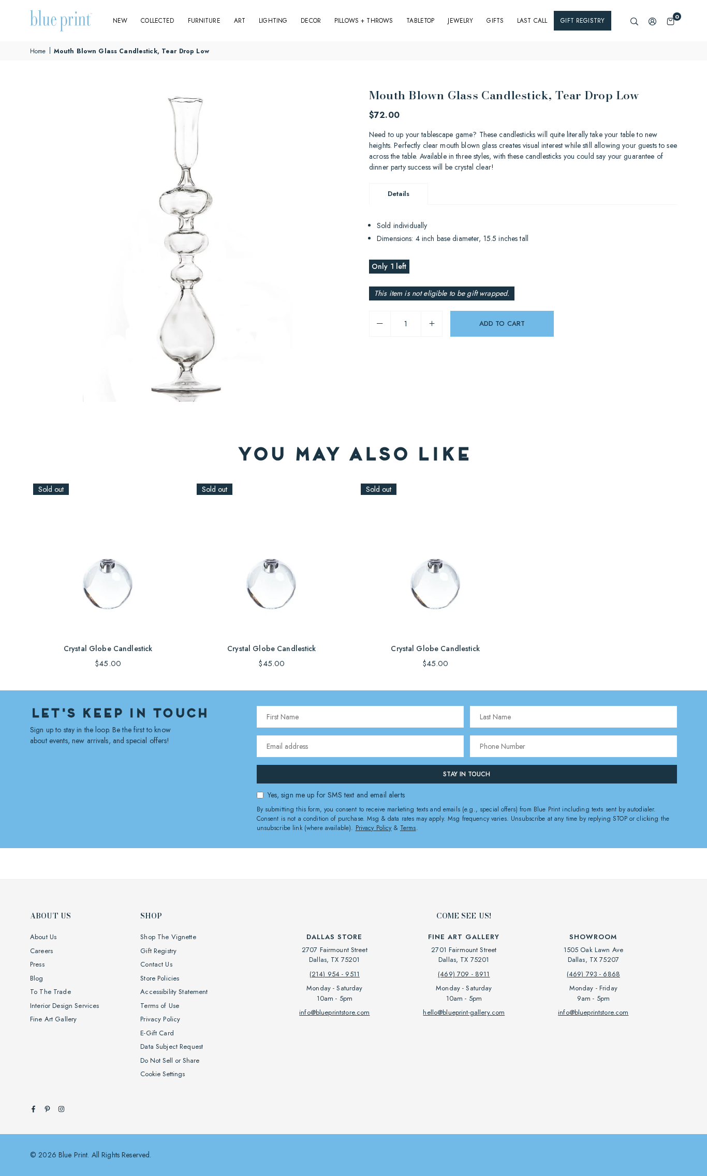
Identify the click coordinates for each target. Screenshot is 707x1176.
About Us (43, 937)
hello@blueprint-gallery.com (464, 1012)
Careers (41, 951)
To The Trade (50, 992)
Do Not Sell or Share (169, 1060)
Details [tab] (398, 194)
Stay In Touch (466, 774)
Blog (36, 978)
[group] (188, 244)
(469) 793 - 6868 (593, 974)
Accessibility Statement (174, 992)
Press (37, 964)
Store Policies (159, 978)
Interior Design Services (64, 1006)
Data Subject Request (171, 1046)
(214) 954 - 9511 (335, 974)
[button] (670, 21)
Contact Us (156, 964)
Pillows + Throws (363, 20)
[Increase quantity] (431, 323)
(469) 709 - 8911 (464, 974)
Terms (408, 828)
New (120, 20)
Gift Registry (583, 20)
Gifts (495, 20)
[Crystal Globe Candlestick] (108, 558)
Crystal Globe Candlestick (108, 648)
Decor (311, 20)
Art (239, 20)
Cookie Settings (162, 1074)
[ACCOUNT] (652, 21)
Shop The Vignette (168, 937)
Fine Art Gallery (53, 1019)
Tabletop (420, 20)
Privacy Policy (374, 828)
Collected (157, 20)
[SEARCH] (634, 21)
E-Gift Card (157, 1033)
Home (38, 51)
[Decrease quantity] (380, 323)
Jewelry (460, 20)
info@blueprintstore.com (334, 1012)
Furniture (204, 20)
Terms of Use (159, 1006)
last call (532, 20)
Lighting (273, 20)
